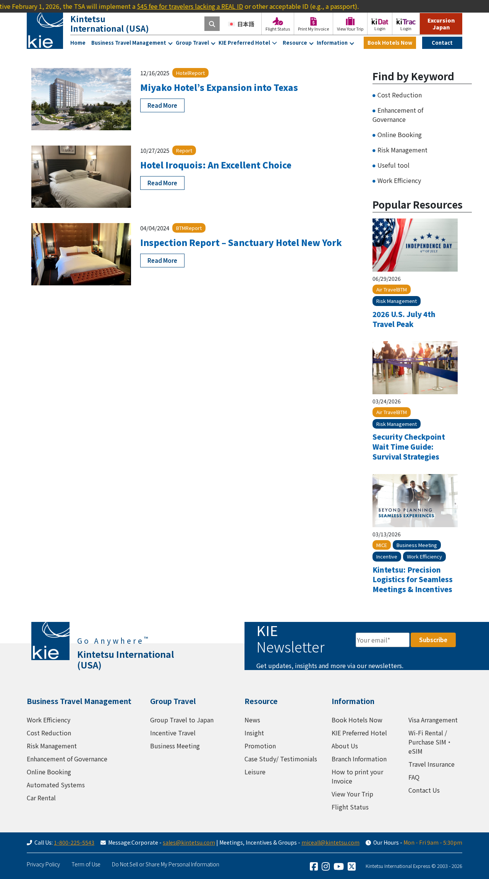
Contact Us (424, 790)
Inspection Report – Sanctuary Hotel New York (241, 242)
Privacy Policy (43, 864)
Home (78, 42)
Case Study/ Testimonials (280, 758)
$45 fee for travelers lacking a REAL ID (174, 6)
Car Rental (41, 797)
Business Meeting (175, 745)
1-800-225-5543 (74, 842)
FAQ (413, 777)
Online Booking (399, 134)
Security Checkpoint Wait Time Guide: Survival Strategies (408, 446)
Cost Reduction (399, 94)
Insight (254, 732)
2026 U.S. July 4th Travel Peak (404, 319)
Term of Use (85, 864)
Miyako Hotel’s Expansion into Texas (219, 87)
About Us (345, 745)
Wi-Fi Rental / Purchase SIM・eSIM (430, 742)
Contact (442, 42)
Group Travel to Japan (182, 719)
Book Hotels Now (390, 42)
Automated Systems (56, 784)
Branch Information (359, 758)
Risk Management (402, 149)
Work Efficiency (399, 180)
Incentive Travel (173, 732)
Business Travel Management (128, 42)
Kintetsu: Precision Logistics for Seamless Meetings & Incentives (412, 579)
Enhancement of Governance (397, 114)
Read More (162, 105)
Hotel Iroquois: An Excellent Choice (215, 165)
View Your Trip (352, 793)
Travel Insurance (431, 764)
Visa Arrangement (433, 719)
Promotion (260, 745)
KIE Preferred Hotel (244, 42)
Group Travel (192, 42)
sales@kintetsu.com (189, 842)
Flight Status (350, 806)
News (252, 719)
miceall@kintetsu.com (330, 842)
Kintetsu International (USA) (109, 23)
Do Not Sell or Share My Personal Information (165, 864)
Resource (295, 42)
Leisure (255, 771)
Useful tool (393, 165)
